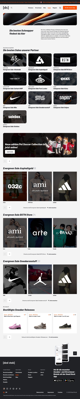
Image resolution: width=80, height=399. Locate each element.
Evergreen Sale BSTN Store (19, 214)
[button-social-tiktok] (17, 389)
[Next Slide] (9, 207)
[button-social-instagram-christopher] (4, 389)
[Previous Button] (5, 161)
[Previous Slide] (5, 207)
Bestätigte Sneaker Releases (19, 309)
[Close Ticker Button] (76, 2)
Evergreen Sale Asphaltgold (19, 168)
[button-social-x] (20, 389)
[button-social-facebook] (10, 389)
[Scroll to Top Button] (75, 353)
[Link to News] (11, 8)
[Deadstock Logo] (6, 7)
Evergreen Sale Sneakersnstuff (21, 261)
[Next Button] (9, 161)
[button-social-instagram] (7, 389)
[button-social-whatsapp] (13, 389)
